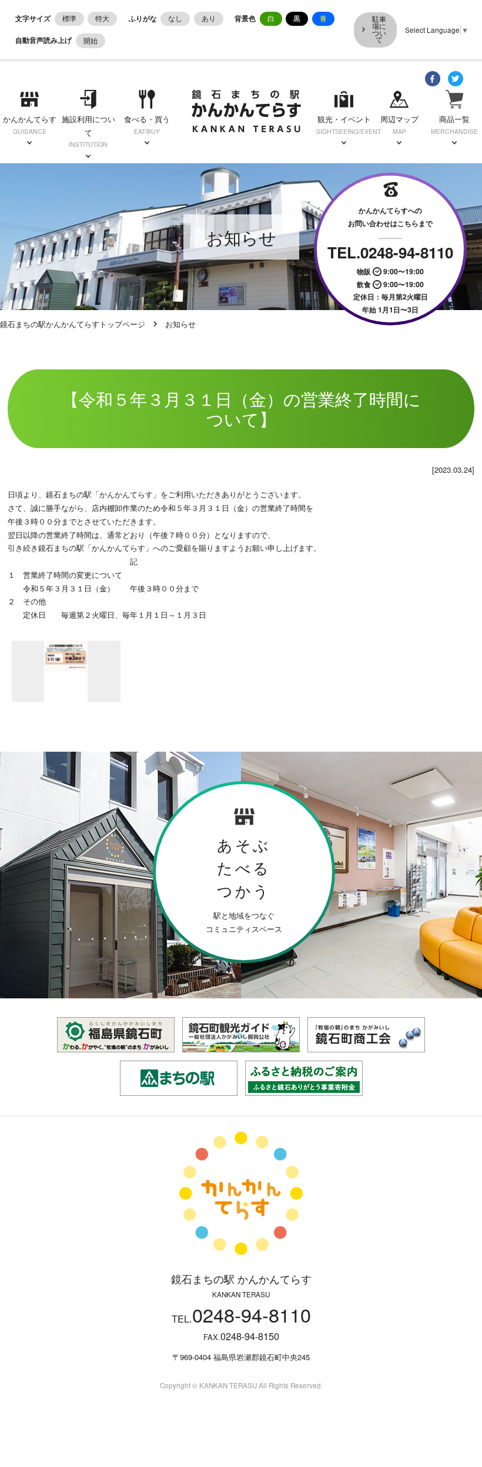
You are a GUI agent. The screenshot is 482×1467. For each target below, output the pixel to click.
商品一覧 (454, 124)
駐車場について (379, 29)
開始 (90, 40)
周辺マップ (399, 124)
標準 (69, 18)
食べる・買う (147, 124)
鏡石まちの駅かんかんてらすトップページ (72, 323)
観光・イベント (343, 124)
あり (209, 18)
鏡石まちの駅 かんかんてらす (246, 111)
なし (175, 18)
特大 (102, 18)
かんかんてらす (29, 124)
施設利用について (88, 131)
